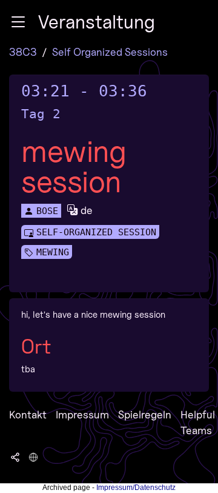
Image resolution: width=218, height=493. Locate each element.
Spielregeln (144, 414)
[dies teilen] (15, 456)
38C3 (23, 51)
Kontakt (28, 414)
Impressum (82, 414)
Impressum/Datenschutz (136, 487)
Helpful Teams (197, 422)
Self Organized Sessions (110, 51)
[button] (18, 22)
